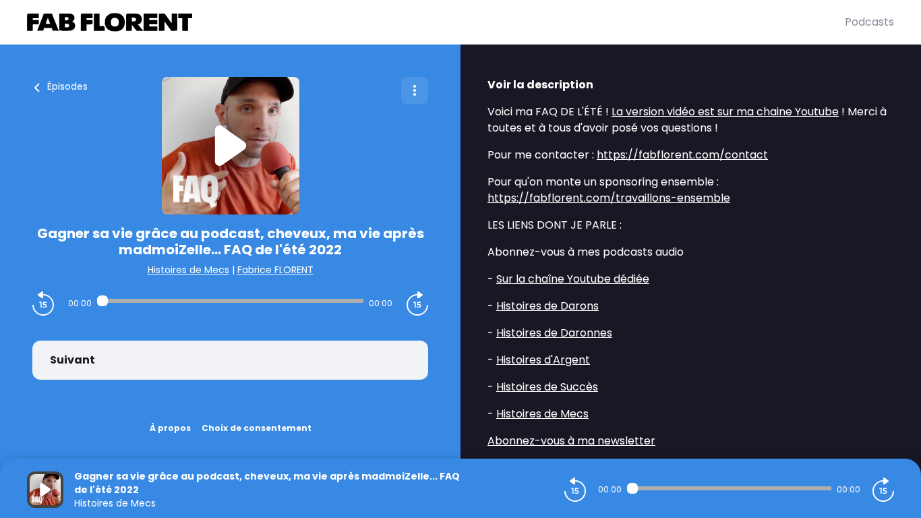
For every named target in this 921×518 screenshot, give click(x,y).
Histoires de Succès (547, 387)
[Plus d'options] (414, 90)
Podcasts (869, 22)
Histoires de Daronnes (554, 333)
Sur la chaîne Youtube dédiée (572, 279)
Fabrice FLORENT (275, 270)
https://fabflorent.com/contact (682, 155)
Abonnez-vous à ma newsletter (571, 441)
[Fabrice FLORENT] (436, 22)
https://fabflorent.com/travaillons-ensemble (608, 198)
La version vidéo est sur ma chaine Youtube (725, 111)
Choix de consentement (256, 428)
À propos (170, 428)
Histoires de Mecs (188, 270)
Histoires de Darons (547, 306)
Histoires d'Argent (543, 360)
